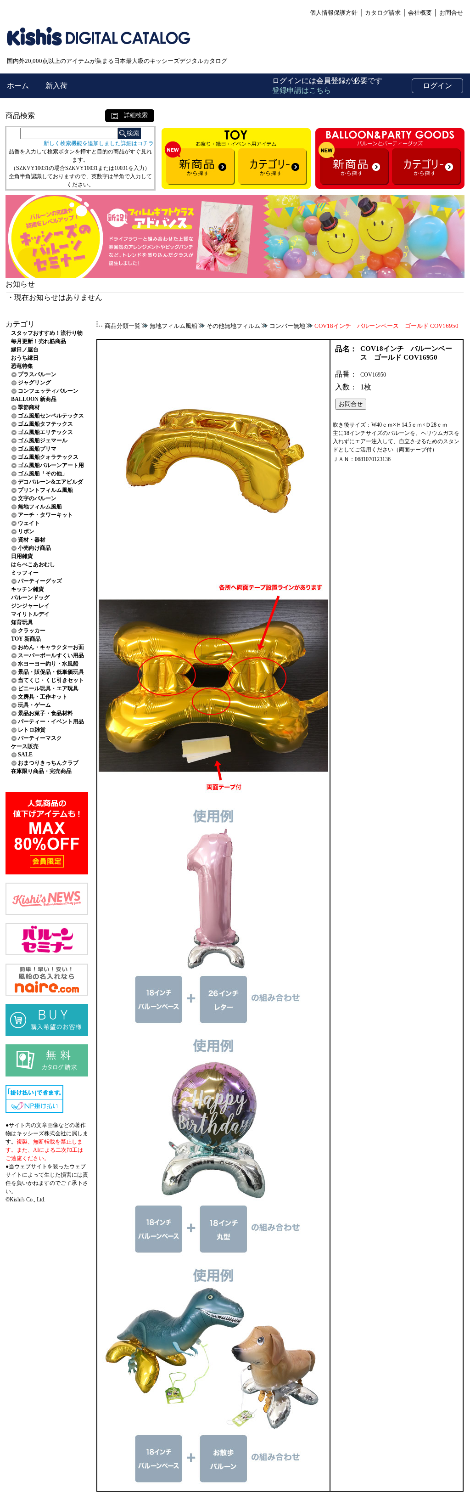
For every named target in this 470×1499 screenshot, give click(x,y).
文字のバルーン (37, 498)
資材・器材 (31, 539)
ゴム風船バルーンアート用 (51, 465)
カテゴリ (20, 324)
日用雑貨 (22, 556)
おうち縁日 (25, 358)
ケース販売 (25, 746)
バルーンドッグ (30, 597)
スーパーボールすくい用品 (51, 655)
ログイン (437, 86)
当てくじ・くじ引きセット (51, 680)
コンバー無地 (287, 325)
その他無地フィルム (233, 325)
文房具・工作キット (42, 696)
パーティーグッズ (40, 581)
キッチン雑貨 (27, 589)
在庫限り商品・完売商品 (41, 771)
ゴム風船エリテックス (45, 432)
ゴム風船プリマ (37, 448)
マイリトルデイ (30, 614)
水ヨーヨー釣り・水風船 (48, 663)
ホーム (19, 86)
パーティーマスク (40, 738)
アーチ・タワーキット (45, 515)
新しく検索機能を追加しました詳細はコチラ (99, 143)
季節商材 (29, 407)
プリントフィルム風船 (45, 490)
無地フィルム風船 (40, 506)
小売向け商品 (34, 548)
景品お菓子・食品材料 (45, 713)
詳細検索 (133, 115)
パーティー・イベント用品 (51, 721)
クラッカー (31, 630)
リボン (26, 531)
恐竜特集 (22, 366)
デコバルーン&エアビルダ (50, 482)
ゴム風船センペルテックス (51, 415)
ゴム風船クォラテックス (48, 457)
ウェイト (29, 523)
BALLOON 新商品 (33, 399)
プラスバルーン (37, 374)
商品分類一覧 (122, 325)
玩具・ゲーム (34, 705)
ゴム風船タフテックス (45, 424)
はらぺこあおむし (33, 564)
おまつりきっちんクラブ (48, 763)
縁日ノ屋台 (25, 349)
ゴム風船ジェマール (42, 440)
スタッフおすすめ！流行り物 (47, 333)
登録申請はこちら (301, 90)
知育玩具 (22, 622)
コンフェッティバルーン (48, 391)
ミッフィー (25, 572)
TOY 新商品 (26, 639)
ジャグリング (34, 382)
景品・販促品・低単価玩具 (51, 672)
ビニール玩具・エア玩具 (48, 688)
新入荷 (56, 86)
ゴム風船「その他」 (42, 473)
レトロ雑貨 (31, 730)
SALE (25, 754)
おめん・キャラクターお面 (51, 647)
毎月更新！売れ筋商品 (38, 341)
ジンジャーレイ (30, 606)
